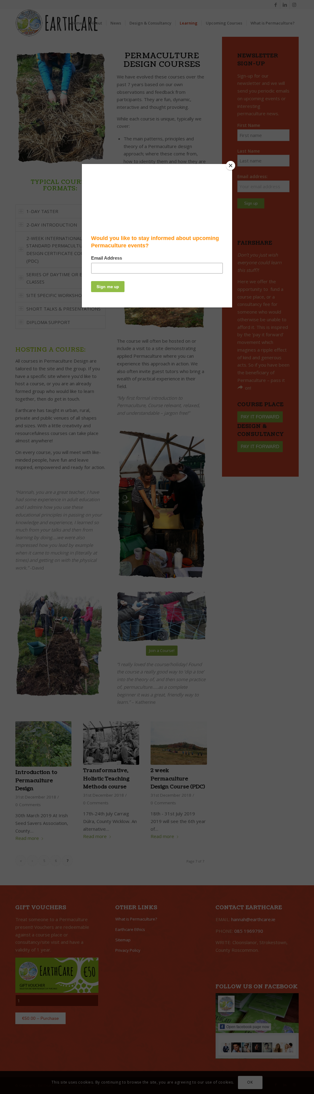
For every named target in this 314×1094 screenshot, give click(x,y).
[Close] (230, 165)
